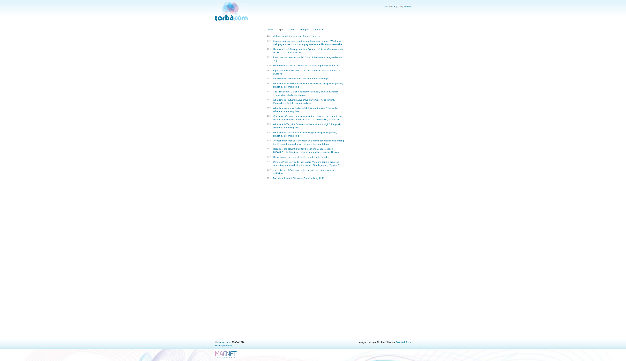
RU (386, 6)
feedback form (403, 342)
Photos (407, 6)
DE (393, 6)
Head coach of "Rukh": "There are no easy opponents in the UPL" (307, 65)
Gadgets (304, 29)
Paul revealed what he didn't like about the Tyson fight (301, 78)
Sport (281, 29)
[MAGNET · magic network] (226, 355)
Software (319, 29)
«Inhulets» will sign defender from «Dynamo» (296, 36)
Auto (292, 29)
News (270, 29)
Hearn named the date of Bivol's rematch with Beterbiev (301, 157)
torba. (224, 342)
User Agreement (223, 345)
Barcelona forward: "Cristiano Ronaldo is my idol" (298, 178)
